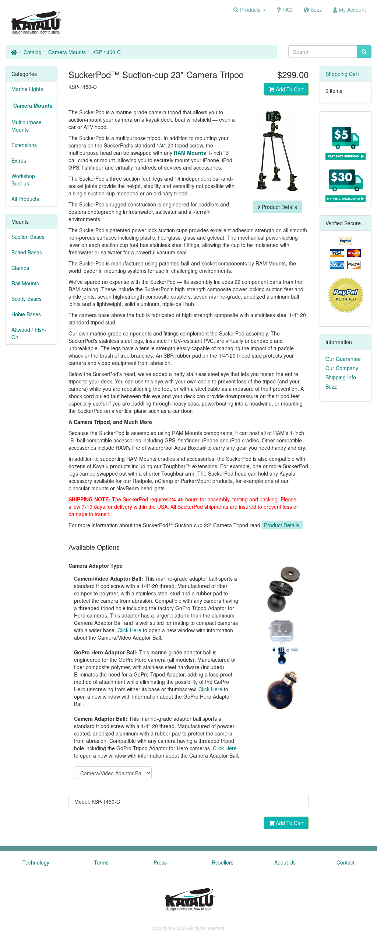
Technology (35, 862)
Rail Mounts (25, 283)
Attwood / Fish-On (28, 333)
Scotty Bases (26, 298)
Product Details (278, 207)
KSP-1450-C (106, 52)
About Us (285, 862)
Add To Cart (289, 89)
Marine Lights (27, 89)
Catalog (33, 52)
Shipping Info (340, 377)
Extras (18, 160)
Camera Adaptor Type (95, 565)
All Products (25, 198)
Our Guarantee (343, 358)
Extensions (24, 145)
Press (160, 862)
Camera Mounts (67, 52)
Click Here (129, 630)
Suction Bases (28, 236)
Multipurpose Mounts (26, 125)
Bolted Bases (26, 252)
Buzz (331, 386)
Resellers (222, 862)
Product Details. (282, 525)
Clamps (20, 267)
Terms (101, 862)
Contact (346, 862)
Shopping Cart (342, 73)
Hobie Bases (26, 314)
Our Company (341, 368)
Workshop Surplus (23, 179)
